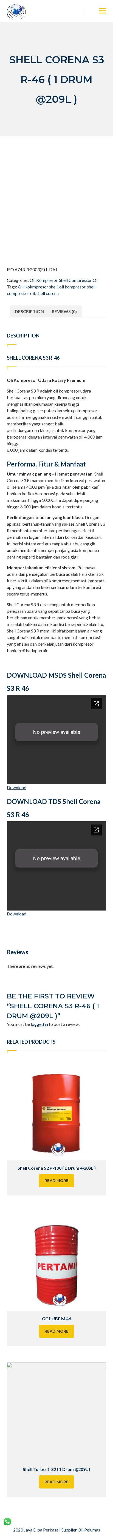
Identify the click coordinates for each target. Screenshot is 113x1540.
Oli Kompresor (43, 280)
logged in (39, 1024)
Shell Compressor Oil (78, 280)
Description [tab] (29, 311)
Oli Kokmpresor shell (38, 286)
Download (16, 787)
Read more (56, 1180)
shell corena (47, 293)
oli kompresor (72, 286)
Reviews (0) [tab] (64, 311)
